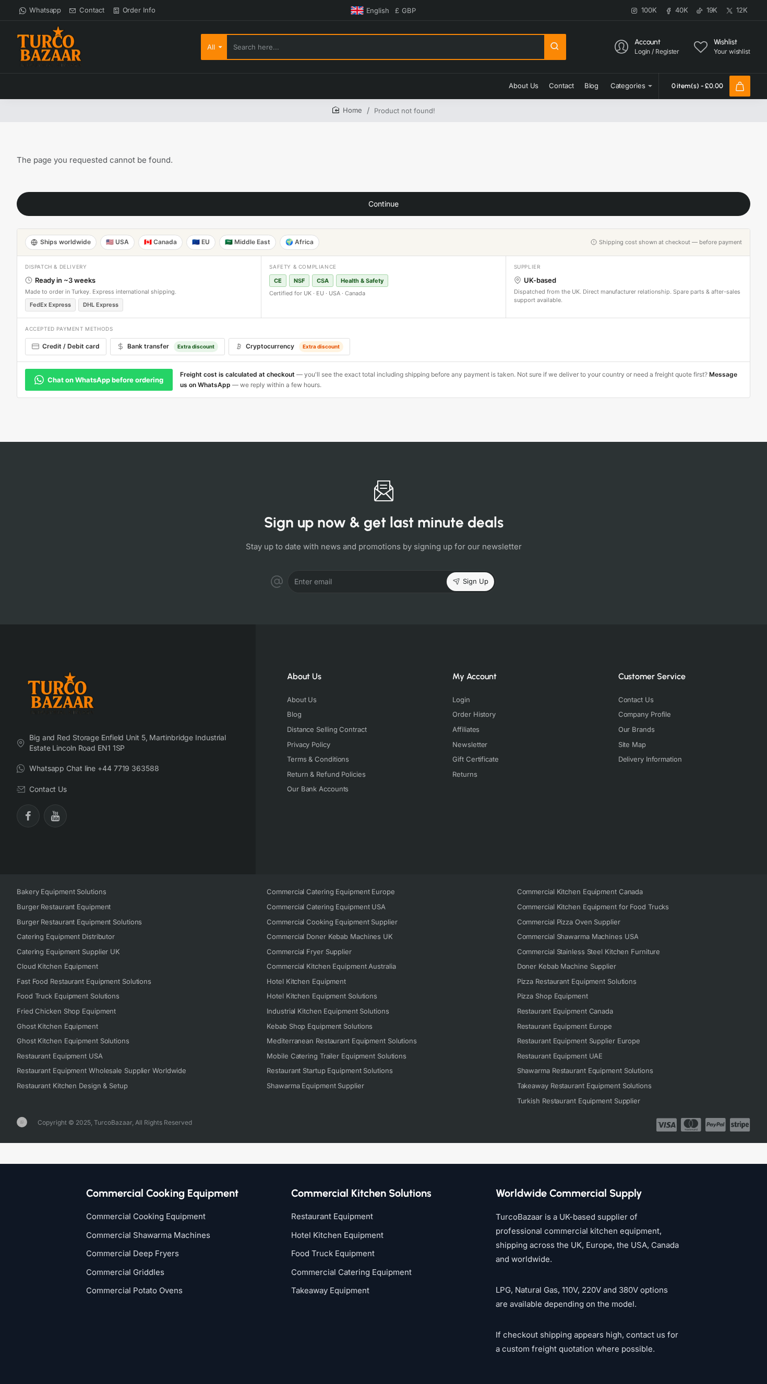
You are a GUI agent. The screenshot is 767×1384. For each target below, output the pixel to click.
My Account (474, 676)
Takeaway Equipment (330, 1290)
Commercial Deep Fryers (132, 1253)
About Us (304, 676)
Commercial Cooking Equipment (146, 1216)
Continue (383, 203)
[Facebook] (28, 815)
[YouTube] (55, 815)
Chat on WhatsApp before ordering (105, 380)
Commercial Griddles (125, 1272)
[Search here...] (554, 47)
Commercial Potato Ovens (134, 1290)
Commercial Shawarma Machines (148, 1235)
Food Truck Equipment (333, 1253)
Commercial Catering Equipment (351, 1272)
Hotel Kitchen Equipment (337, 1235)
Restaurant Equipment (332, 1216)
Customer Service (652, 676)
